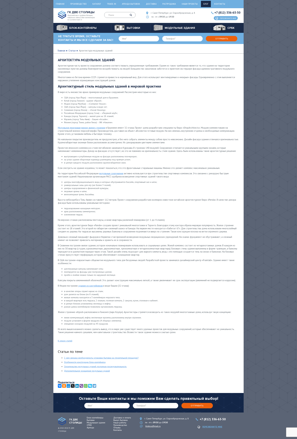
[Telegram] (94, 386)
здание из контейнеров (90, 285)
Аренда (90, 427)
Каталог (97, 3)
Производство (78, 3)
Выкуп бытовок (120, 420)
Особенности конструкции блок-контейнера (84, 362)
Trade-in (111, 3)
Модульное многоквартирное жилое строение (81, 127)
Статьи (72, 50)
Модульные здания (96, 422)
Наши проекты (190, 3)
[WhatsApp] (86, 386)
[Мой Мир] (68, 386)
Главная (60, 3)
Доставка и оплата (122, 417)
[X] (73, 386)
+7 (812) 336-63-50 (227, 13)
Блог (205, 3)
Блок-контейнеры (95, 417)
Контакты (219, 3)
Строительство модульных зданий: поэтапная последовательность (95, 366)
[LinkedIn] (77, 386)
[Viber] (81, 386)
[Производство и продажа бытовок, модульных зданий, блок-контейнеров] (62, 421)
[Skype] (90, 386)
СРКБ (89, 425)
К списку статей (65, 340)
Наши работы (119, 422)
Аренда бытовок (131, 3)
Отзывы (117, 427)
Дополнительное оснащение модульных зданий (87, 370)
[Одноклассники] (64, 386)
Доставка (151, 3)
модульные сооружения (111, 173)
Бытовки (91, 420)
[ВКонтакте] (60, 386)
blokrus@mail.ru (153, 426)
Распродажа (169, 3)
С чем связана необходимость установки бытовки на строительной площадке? (101, 357)
